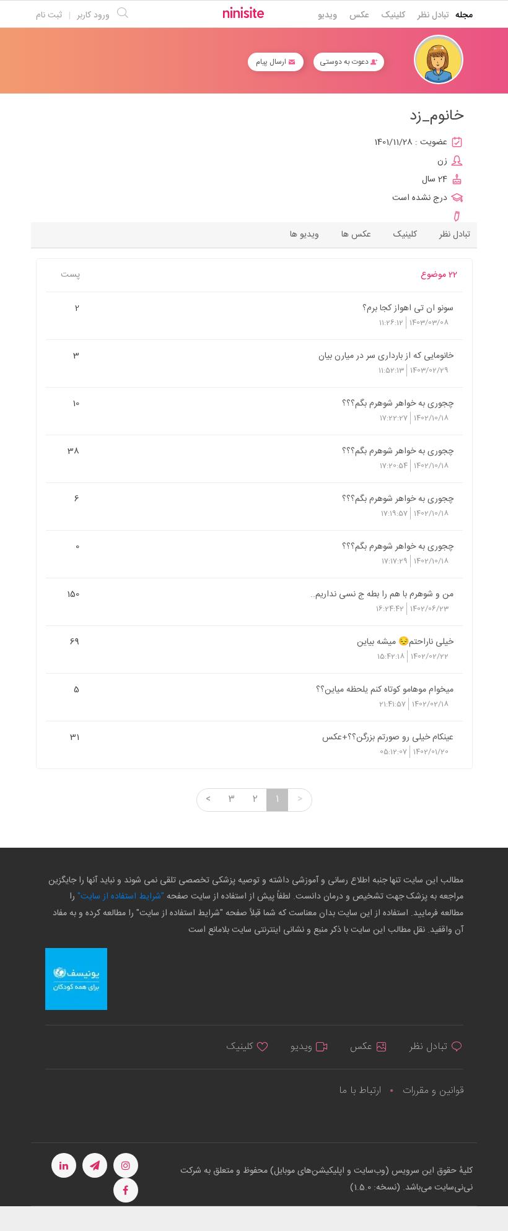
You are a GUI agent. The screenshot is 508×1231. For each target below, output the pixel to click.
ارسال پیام (272, 62)
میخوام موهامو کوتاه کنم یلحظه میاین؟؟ (384, 689)
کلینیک (393, 15)
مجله (464, 15)
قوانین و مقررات (433, 1090)
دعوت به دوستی (345, 62)
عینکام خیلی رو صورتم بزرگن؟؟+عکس (387, 736)
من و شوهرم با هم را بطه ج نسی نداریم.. (381, 593)
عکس (359, 15)
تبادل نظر (433, 15)
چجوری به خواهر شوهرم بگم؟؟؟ (397, 403)
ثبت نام (49, 15)
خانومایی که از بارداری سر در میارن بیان (385, 355)
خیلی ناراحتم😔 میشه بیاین (405, 641)
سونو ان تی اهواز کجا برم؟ (407, 307)
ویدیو (327, 15)
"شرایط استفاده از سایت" (119, 896)
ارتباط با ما (360, 1090)
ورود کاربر (93, 15)
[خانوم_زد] (438, 59)
